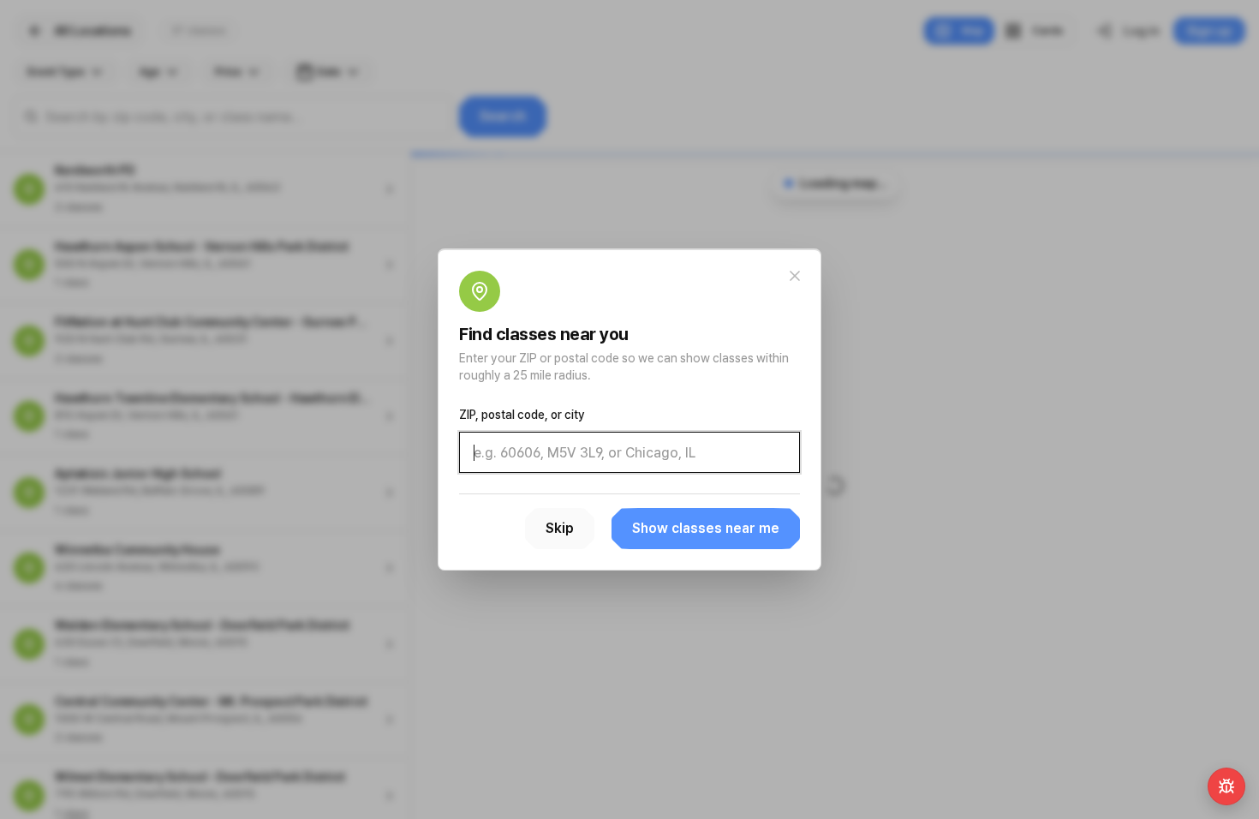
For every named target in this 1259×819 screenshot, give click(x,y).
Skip (560, 528)
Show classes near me (705, 528)
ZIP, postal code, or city (522, 414)
